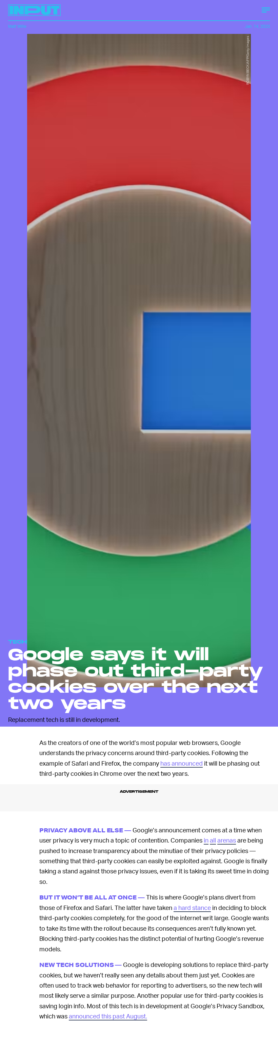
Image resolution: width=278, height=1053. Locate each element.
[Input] (34, 10)
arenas (226, 840)
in (206, 840)
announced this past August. (108, 1016)
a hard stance (192, 907)
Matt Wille (17, 26)
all (213, 840)
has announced (181, 763)
